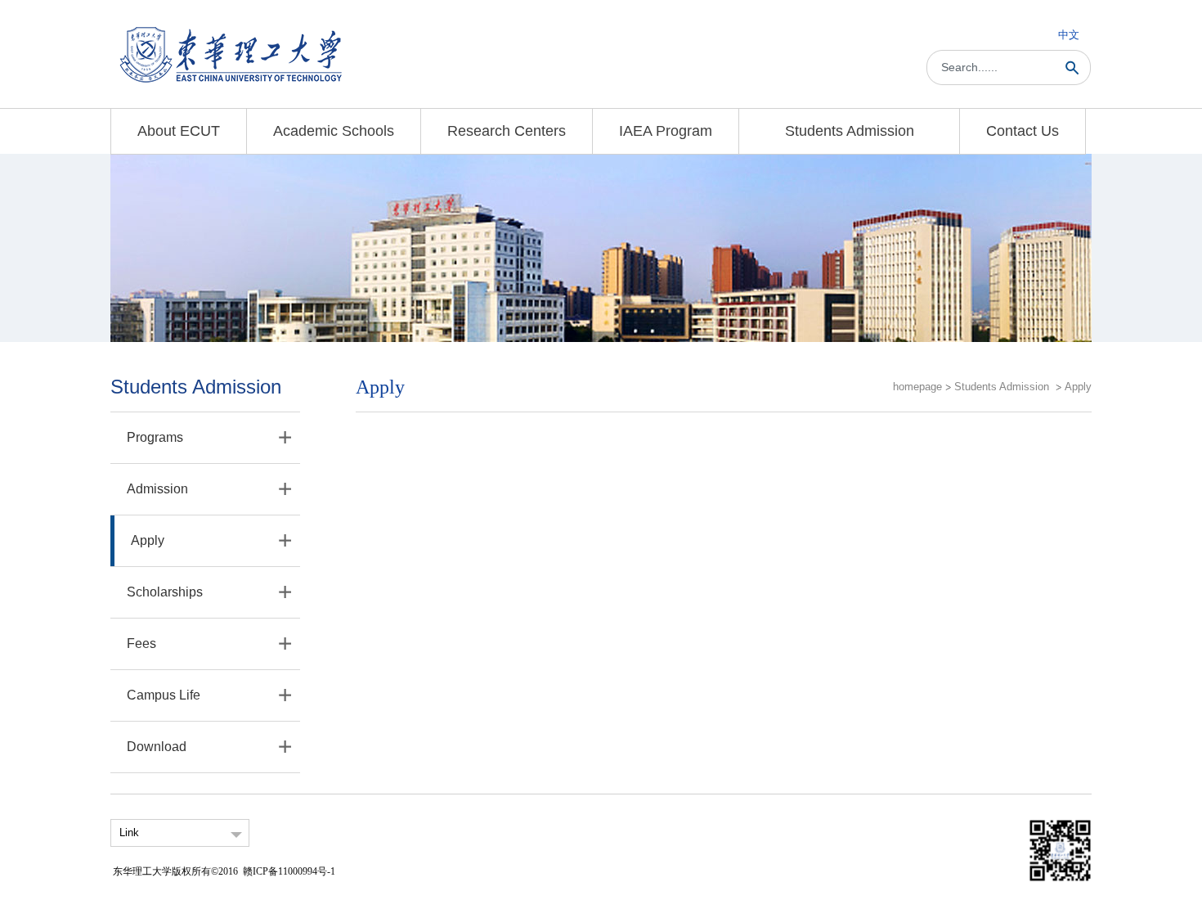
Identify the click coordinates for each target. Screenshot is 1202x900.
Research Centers (506, 131)
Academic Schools (333, 131)
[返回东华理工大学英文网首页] (231, 30)
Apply (1078, 386)
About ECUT (178, 131)
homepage (917, 386)
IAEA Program (665, 131)
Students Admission (849, 131)
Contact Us (1022, 131)
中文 (1068, 35)
